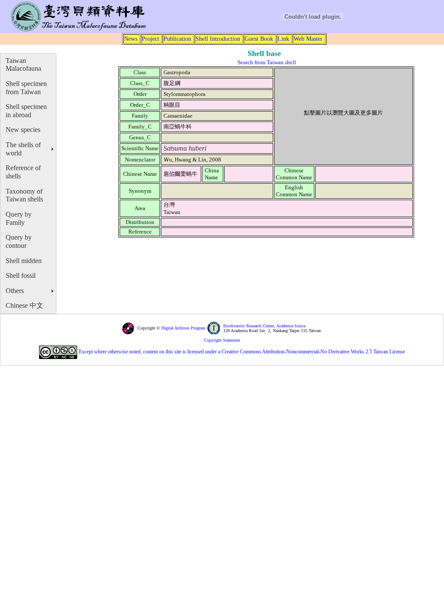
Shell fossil (21, 275)
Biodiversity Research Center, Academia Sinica (264, 325)
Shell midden (24, 260)
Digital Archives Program (183, 328)
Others (15, 290)
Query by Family (19, 218)
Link (283, 38)
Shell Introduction (218, 38)
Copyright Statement (222, 340)
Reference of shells (23, 172)
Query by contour (19, 241)
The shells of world (23, 149)
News (130, 38)
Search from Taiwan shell (267, 62)
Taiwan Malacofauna (23, 64)
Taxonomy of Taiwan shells (24, 195)
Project (150, 38)
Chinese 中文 (24, 305)
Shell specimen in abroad (26, 111)
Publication (177, 38)
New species (23, 129)
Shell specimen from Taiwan (26, 88)
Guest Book (259, 38)
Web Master (308, 38)
